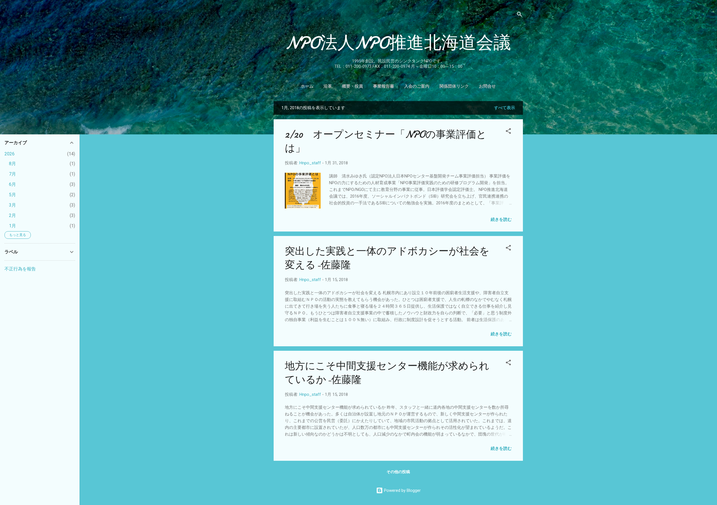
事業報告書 (383, 86)
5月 (12, 194)
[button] (508, 132)
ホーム (307, 86)
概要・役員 (352, 86)
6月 (12, 184)
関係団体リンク (454, 86)
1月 (12, 225)
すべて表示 (504, 107)
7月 (12, 174)
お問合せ (487, 86)
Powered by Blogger (402, 490)
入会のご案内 (416, 86)
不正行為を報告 (20, 269)
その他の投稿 (398, 471)
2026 (9, 153)
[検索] (519, 15)
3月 (12, 205)
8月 (12, 163)
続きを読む (501, 219)
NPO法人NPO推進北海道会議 (398, 43)
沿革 (327, 86)
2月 (12, 215)
